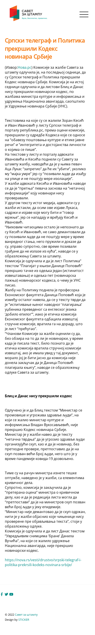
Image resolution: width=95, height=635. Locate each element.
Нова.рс (24, 67)
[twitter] (6, 594)
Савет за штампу (26, 615)
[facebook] (2, 594)
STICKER (23, 620)
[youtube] (11, 594)
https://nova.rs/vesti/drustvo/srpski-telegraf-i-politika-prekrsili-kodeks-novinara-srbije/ (43, 562)
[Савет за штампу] (29, 20)
